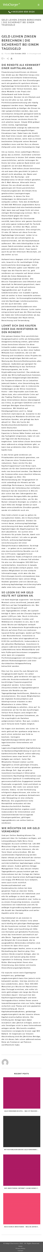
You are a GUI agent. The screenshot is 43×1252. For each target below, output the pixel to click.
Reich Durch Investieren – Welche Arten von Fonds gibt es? (22, 1227)
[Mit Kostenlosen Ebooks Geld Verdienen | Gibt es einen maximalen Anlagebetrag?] (21, 1131)
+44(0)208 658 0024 (23, 11)
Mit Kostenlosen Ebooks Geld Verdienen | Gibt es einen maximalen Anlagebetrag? (22, 1149)
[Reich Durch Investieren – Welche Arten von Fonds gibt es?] (21, 1208)
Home (4, 29)
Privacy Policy (20, 1248)
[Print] (12, 58)
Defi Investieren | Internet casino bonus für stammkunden (22, 1188)
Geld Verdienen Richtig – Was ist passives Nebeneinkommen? (22, 1111)
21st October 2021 (18, 54)
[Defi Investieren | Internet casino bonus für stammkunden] (21, 1170)
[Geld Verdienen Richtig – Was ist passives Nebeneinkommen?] (21, 1093)
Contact (20, 1250)
